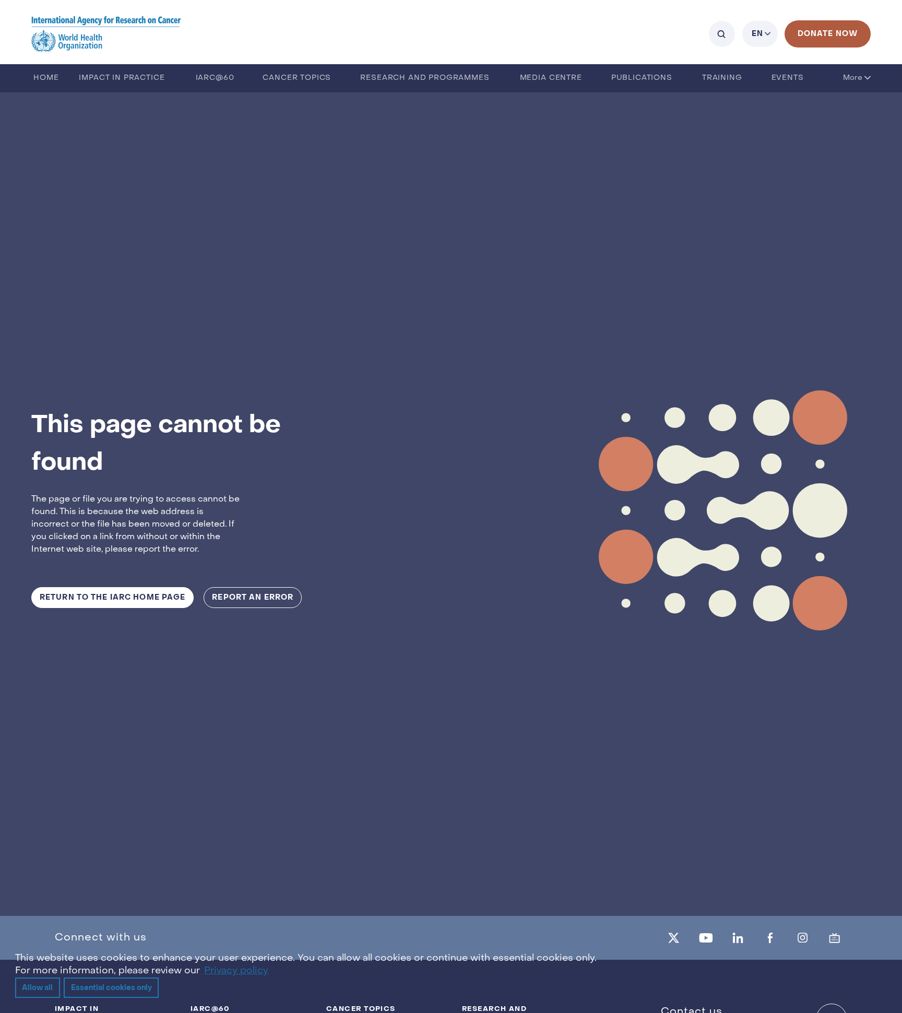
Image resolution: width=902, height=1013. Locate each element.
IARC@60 (215, 78)
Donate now (828, 34)
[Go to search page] (722, 34)
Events (788, 78)
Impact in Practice (121, 78)
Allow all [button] (37, 988)
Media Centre (551, 78)
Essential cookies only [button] (111, 988)
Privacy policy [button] (236, 971)
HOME (45, 78)
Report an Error (252, 597)
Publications (641, 78)
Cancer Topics (297, 78)
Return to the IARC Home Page (112, 597)
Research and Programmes (424, 78)
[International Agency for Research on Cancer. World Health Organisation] (106, 34)
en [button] (757, 34)
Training (722, 78)
